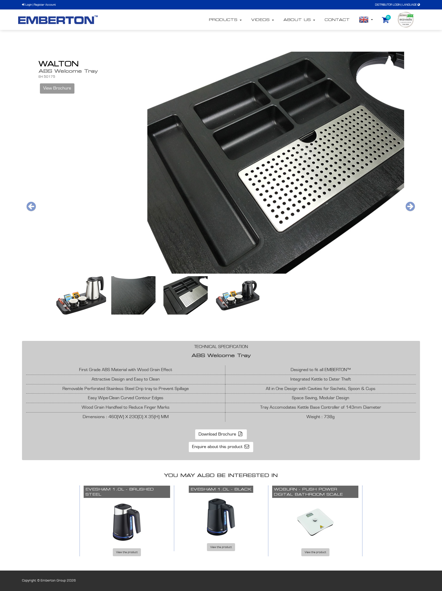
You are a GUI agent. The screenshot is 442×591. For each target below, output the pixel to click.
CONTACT (337, 19)
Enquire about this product (218, 446)
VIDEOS (261, 19)
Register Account (45, 4)
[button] (32, 206)
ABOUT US (298, 19)
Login (28, 4)
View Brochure (57, 88)
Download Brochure (217, 434)
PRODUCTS (224, 19)
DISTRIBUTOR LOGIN (388, 4)
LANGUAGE (409, 4)
